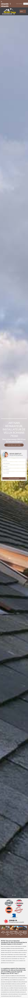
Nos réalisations (14, 445)
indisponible (5, 4)
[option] (14, 499)
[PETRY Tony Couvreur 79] (8, 11)
